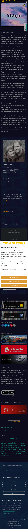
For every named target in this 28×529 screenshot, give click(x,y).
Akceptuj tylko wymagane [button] (14, 281)
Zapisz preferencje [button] (14, 285)
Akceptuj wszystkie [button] (14, 277)
